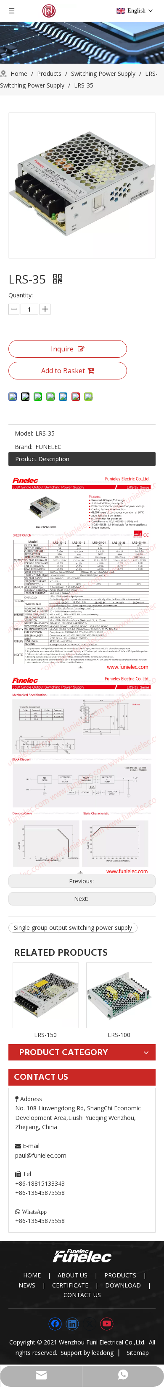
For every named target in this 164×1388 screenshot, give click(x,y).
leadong (103, 1353)
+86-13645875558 (40, 1221)
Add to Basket (63, 370)
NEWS (27, 1285)
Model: (24, 433)
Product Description (42, 459)
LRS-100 (119, 1035)
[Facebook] (55, 1324)
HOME (32, 1275)
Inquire (62, 348)
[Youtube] (107, 1324)
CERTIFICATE (70, 1285)
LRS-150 (45, 1035)
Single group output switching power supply (73, 927)
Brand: (23, 447)
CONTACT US (82, 1295)
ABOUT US (72, 1275)
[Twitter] (89, 1324)
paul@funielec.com (40, 1155)
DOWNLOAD (123, 1285)
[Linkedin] (72, 1324)
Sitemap (138, 1353)
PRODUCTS (120, 1275)
